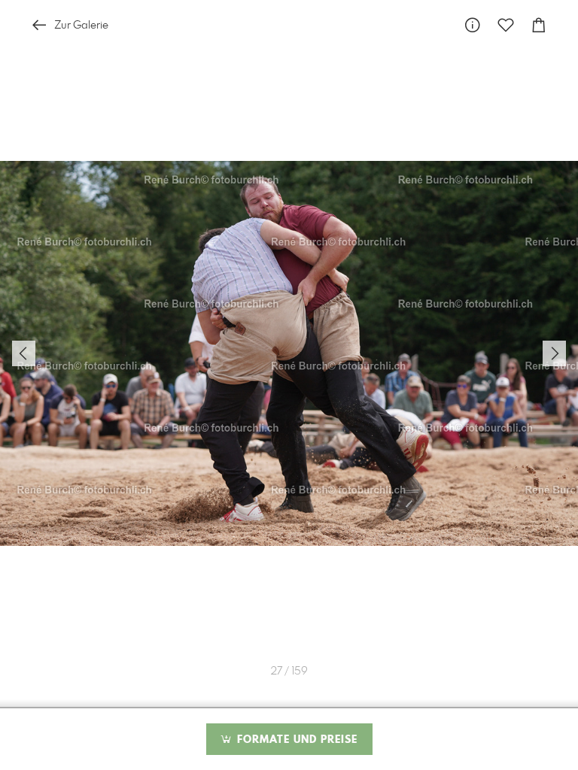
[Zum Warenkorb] (539, 25)
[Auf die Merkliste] (506, 25)
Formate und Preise (295, 740)
